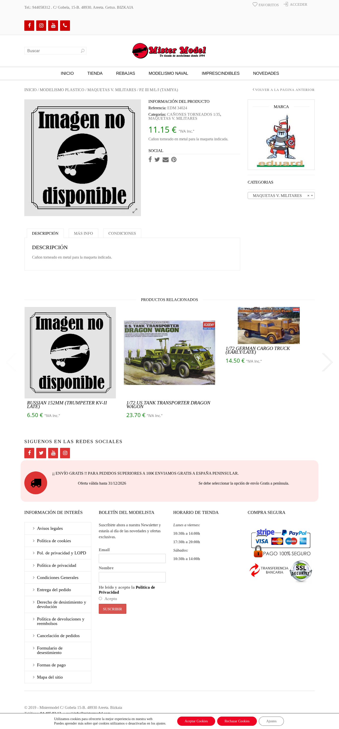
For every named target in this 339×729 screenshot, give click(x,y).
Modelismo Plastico (62, 90)
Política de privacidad (56, 565)
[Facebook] (29, 25)
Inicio (67, 73)
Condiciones (122, 233)
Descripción (45, 233)
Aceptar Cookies (196, 721)
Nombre (106, 568)
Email (104, 549)
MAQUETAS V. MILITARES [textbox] (279, 195)
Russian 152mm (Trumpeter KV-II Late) (67, 404)
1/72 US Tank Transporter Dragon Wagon (168, 404)
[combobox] (281, 195)
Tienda (94, 73)
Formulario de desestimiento (50, 650)
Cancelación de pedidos (58, 635)
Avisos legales (50, 528)
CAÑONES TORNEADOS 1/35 (193, 114)
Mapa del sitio (50, 677)
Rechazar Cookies (237, 721)
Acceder (298, 4)
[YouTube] (53, 25)
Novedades (266, 73)
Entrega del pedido (54, 589)
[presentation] (11, 362)
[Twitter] (41, 453)
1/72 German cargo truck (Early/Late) (258, 350)
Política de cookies (54, 540)
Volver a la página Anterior (285, 90)
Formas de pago (51, 664)
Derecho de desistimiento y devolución (61, 604)
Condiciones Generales (57, 577)
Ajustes (271, 721)
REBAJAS (125, 73)
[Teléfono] (65, 25)
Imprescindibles (220, 73)
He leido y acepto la (127, 590)
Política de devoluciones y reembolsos (60, 621)
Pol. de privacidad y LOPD (61, 552)
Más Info (83, 233)
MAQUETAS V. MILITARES (111, 90)
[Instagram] (41, 25)
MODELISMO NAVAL (168, 73)
